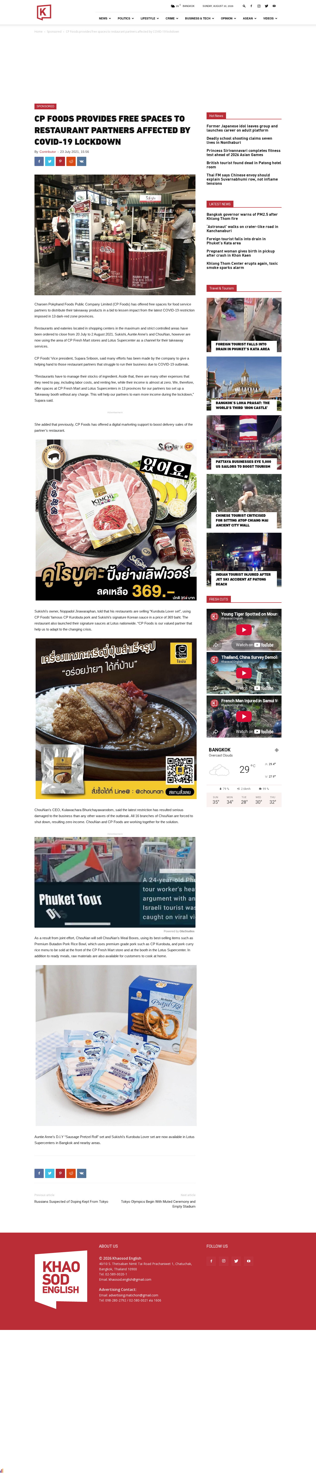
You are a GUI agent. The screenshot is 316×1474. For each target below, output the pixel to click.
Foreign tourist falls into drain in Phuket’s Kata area (236, 241)
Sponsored (54, 32)
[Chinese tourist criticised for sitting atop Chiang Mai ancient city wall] (244, 501)
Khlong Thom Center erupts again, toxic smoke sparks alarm (242, 266)
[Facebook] (251, 6)
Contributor (48, 152)
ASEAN (248, 18)
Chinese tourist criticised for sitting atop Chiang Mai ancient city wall (242, 520)
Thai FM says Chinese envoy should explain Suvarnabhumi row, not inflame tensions (242, 179)
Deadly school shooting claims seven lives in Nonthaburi (239, 140)
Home (38, 32)
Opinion (226, 18)
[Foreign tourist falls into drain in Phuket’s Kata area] (244, 325)
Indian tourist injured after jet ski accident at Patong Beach (243, 579)
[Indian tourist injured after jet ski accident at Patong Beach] (244, 560)
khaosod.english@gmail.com (130, 1279)
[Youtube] (274, 6)
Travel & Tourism (221, 288)
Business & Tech (198, 18)
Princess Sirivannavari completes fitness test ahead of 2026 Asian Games (244, 153)
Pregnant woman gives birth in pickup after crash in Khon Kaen (241, 253)
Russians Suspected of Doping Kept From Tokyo (71, 1202)
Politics (124, 18)
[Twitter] (266, 6)
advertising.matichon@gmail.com (133, 1295)
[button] (244, 6)
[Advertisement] (158, 69)
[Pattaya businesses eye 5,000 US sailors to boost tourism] (244, 442)
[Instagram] (258, 6)
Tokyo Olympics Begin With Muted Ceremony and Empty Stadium (158, 1204)
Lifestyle (148, 18)
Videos (268, 18)
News (103, 18)
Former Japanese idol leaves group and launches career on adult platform (242, 128)
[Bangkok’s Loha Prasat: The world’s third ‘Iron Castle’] (244, 384)
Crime (170, 18)
